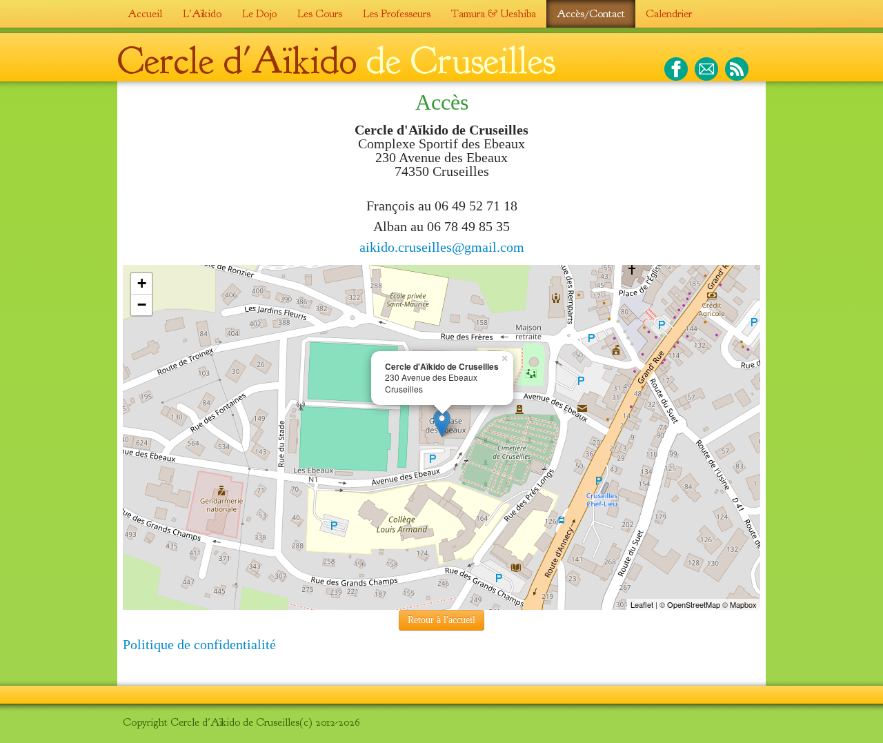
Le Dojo (259, 14)
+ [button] (141, 283)
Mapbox (743, 604)
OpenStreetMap (693, 604)
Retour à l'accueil (441, 620)
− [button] (141, 304)
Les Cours (319, 14)
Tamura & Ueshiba (493, 14)
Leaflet (642, 604)
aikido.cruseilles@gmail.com (441, 247)
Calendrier (669, 14)
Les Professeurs (396, 14)
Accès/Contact (591, 14)
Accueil (145, 14)
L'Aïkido (202, 14)
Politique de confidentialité (199, 644)
